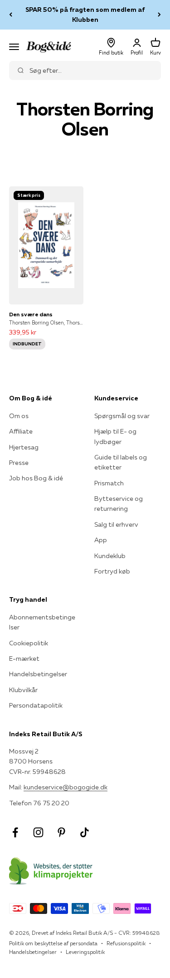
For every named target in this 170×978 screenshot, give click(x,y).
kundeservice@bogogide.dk (65, 787)
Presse (19, 463)
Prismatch (109, 483)
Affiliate (21, 431)
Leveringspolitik (85, 951)
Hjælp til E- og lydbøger (115, 436)
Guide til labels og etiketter (120, 462)
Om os (19, 416)
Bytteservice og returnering (118, 503)
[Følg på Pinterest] (61, 832)
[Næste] (159, 15)
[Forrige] (10, 15)
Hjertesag (24, 447)
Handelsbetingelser (38, 674)
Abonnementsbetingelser (42, 622)
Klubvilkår (23, 690)
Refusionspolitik (126, 943)
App (100, 540)
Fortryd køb (112, 571)
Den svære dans (31, 314)
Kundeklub (110, 556)
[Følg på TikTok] (84, 832)
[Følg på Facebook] (15, 832)
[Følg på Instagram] (38, 832)
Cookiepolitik (28, 643)
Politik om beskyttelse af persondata (53, 943)
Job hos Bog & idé (36, 478)
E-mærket (24, 658)
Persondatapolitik (36, 705)
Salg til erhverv (116, 524)
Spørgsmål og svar (122, 416)
